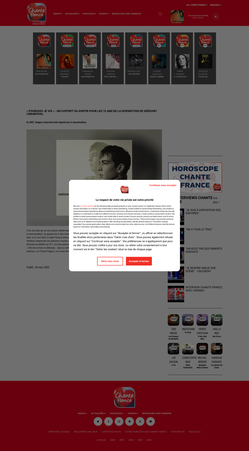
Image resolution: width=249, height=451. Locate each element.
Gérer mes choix (110, 261)
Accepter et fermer (139, 261)
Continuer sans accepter (162, 185)
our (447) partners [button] (87, 206)
